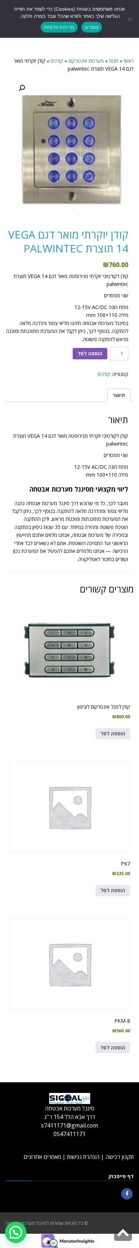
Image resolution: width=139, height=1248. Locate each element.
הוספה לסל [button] (113, 733)
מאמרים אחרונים (42, 1157)
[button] (21, 88)
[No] (130, 18)
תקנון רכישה (119, 1157)
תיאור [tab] (119, 395)
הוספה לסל (90, 353)
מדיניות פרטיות (59, 27)
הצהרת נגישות (83, 1157)
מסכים (91, 27)
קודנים (104, 374)
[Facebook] (127, 1194)
